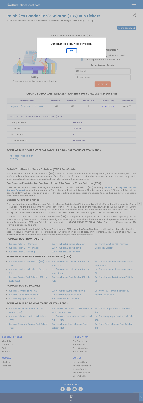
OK (71, 50)
